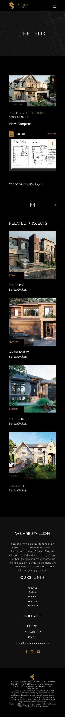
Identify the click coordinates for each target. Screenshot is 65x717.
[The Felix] (32, 90)
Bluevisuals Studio (40, 706)
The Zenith (18, 485)
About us (32, 587)
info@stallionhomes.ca (32, 643)
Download (51, 134)
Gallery (32, 592)
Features (32, 596)
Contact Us (32, 605)
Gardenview (19, 352)
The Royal (17, 285)
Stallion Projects (34, 184)
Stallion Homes (18, 704)
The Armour (19, 418)
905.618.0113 (37, 113)
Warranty (32, 601)
